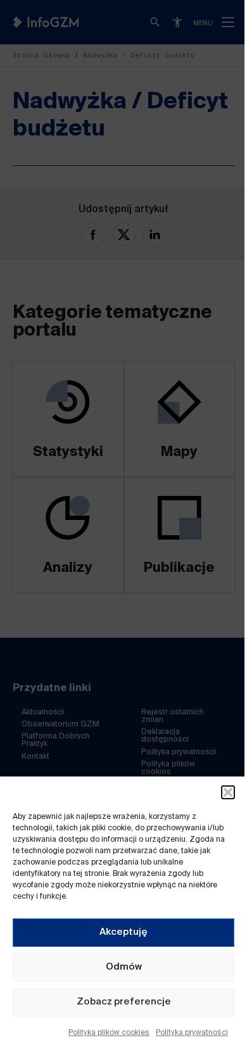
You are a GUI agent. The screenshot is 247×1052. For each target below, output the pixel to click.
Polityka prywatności (192, 1033)
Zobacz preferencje (124, 1001)
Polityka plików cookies (108, 1033)
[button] (228, 792)
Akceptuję (123, 932)
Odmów (124, 967)
